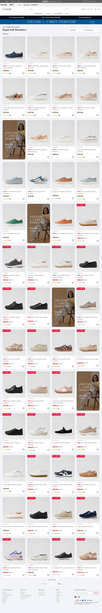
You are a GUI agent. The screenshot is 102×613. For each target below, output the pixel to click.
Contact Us (23, 592)
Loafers (58, 600)
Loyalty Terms (41, 595)
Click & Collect (6, 593)
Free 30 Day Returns (85, 17)
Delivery (13, 1)
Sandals (58, 601)
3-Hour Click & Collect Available (50, 17)
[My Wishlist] (95, 9)
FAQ (4, 603)
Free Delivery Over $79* (17, 17)
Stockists (23, 598)
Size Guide (5, 596)
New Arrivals (59, 592)
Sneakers (58, 595)
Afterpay (5, 600)
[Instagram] (79, 597)
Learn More (41, 593)
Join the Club (41, 592)
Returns (19, 1)
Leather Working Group (26, 595)
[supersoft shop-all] (51, 23)
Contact (7, 1)
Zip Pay (4, 601)
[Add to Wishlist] (23, 73)
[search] (67, 9)
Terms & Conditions (79, 603)
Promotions (5, 598)
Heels (57, 596)
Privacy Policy (87, 603)
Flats (57, 598)
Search (96, 593)
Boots (57, 593)
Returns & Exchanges (8, 595)
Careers (22, 593)
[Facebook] (75, 597)
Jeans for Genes (24, 596)
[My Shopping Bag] (98, 9)
